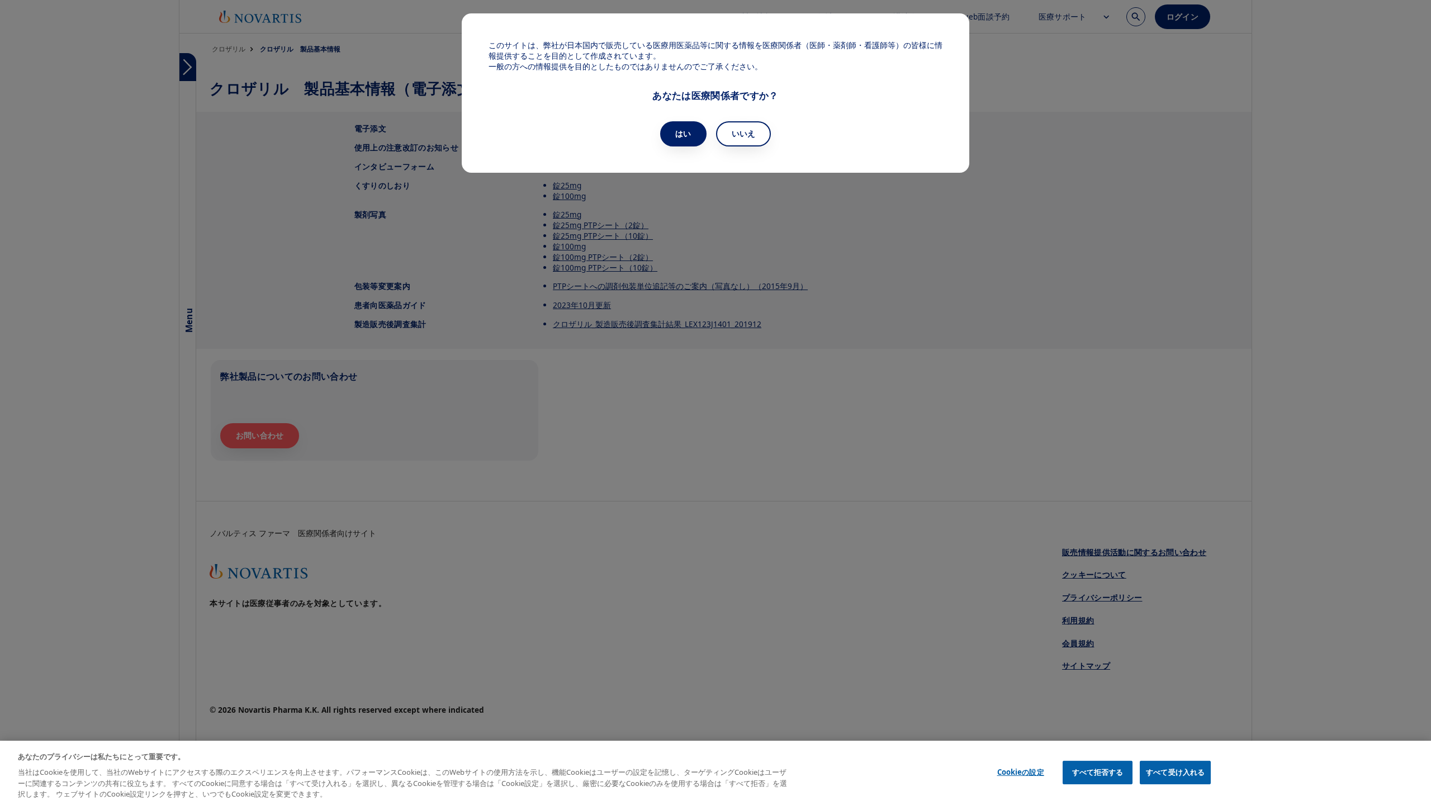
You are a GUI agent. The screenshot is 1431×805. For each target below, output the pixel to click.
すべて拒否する (1098, 772)
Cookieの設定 (1020, 772)
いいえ (744, 133)
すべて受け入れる (1175, 772)
